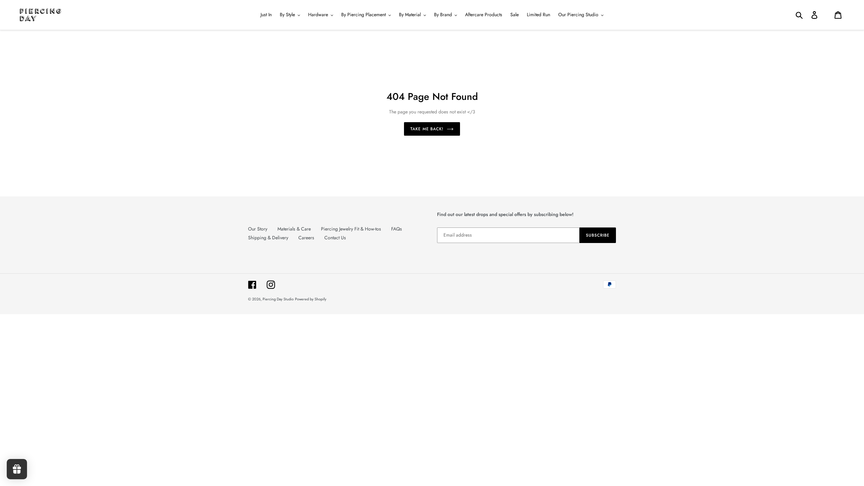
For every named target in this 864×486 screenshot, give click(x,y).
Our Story (257, 228)
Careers (306, 237)
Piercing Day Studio (278, 299)
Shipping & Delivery (268, 237)
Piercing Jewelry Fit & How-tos (351, 228)
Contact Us (335, 237)
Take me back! (426, 129)
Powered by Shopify (310, 299)
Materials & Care (294, 228)
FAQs (396, 228)
